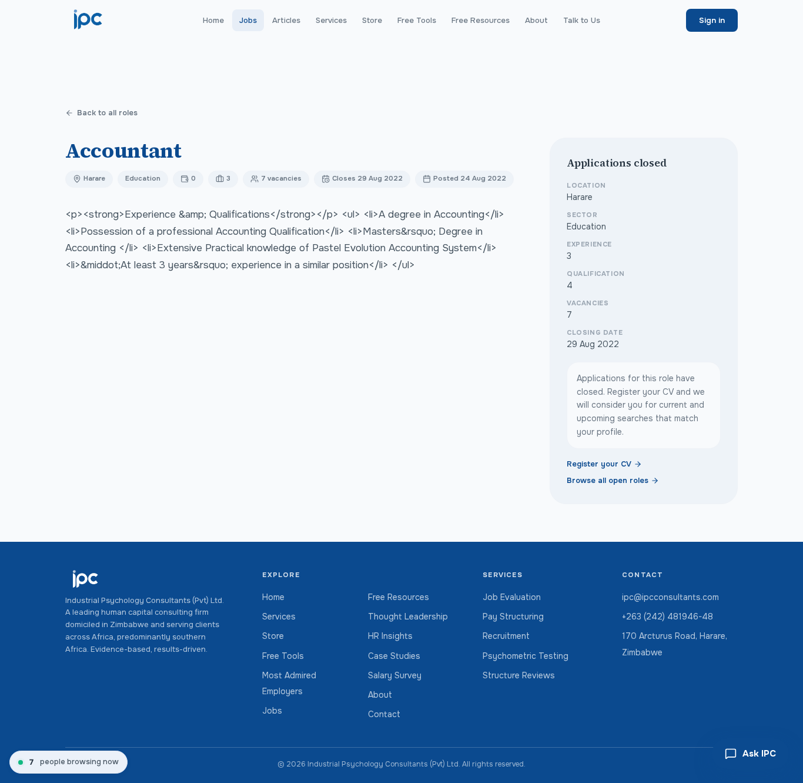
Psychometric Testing (525, 656)
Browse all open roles (607, 480)
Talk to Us (581, 20)
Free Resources (480, 20)
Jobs (248, 20)
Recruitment (506, 636)
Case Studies (394, 656)
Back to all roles (107, 113)
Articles (286, 20)
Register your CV (599, 464)
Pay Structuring (513, 616)
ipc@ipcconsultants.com (670, 597)
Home (213, 20)
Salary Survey (394, 675)
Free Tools (416, 20)
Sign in (712, 20)
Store (372, 20)
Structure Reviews (519, 675)
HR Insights (390, 636)
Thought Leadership (408, 616)
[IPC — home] (88, 20)
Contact (384, 714)
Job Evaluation (512, 597)
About (536, 20)
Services (331, 20)
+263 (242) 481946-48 (667, 616)
